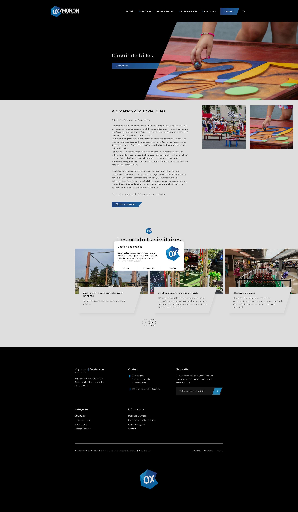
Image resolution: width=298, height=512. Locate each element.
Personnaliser (149, 268)
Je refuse (125, 268)
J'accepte (172, 268)
